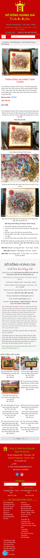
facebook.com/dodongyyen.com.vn (23, 296)
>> (26, 438)
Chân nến (23, 502)
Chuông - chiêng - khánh (28, 512)
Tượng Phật (24, 531)
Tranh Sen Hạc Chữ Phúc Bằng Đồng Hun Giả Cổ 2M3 (30, 386)
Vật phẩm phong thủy (9, 548)
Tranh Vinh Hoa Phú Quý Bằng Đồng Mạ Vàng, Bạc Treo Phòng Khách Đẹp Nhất (10, 429)
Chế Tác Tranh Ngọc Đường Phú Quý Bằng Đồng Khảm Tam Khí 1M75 (29, 373)
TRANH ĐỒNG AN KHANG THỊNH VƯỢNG (20, 80)
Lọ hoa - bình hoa (26, 514)
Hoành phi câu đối (8, 506)
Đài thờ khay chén (26, 508)
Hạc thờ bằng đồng (8, 516)
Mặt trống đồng (25, 537)
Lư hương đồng (25, 504)
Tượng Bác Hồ (25, 519)
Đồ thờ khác (24, 516)
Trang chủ (5, 42)
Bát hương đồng (7, 508)
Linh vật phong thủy (8, 546)
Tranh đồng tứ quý (8, 544)
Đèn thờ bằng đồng (26, 506)
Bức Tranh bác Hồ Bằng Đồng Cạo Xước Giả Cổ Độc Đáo (30, 428)
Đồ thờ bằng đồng (8, 502)
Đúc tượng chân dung (27, 533)
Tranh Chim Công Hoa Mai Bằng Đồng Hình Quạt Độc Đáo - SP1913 (30, 413)
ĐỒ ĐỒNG (11, 264)
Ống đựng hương (8, 514)
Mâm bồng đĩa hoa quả (27, 510)
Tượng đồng (24, 529)
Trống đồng (24, 535)
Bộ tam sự (6, 510)
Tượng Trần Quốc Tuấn (27, 523)
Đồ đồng (5, 518)
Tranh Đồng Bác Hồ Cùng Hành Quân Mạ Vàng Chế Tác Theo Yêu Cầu (10, 413)
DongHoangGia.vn (23, 464)
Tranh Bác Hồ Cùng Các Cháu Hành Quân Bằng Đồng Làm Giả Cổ (10, 397)
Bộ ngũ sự (6, 512)
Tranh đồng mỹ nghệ (9, 540)
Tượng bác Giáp (25, 521)
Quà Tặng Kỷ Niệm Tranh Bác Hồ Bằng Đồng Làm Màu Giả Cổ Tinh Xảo (10, 373)
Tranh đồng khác (15, 42)
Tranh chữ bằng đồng (9, 542)
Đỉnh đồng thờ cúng (8, 504)
